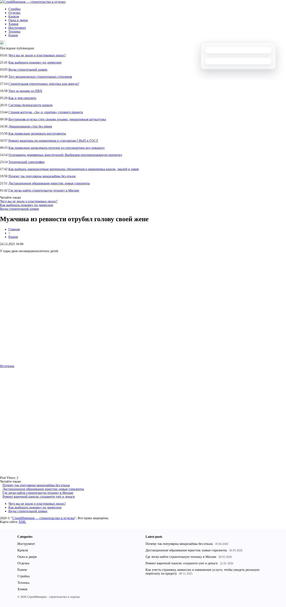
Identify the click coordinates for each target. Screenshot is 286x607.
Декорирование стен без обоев (30, 126)
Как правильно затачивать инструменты (37, 133)
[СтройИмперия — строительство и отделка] (33, 2)
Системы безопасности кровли (30, 105)
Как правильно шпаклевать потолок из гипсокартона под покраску (56, 148)
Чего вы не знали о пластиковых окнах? (37, 55)
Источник (7, 366)
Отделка (14, 12)
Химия (13, 24)
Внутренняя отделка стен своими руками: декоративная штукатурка (57, 119)
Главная (14, 229)
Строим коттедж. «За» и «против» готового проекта (45, 112)
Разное (13, 35)
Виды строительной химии (27, 69)
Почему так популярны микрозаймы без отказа (42, 176)
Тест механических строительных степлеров (40, 76)
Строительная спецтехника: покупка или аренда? (43, 84)
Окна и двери (18, 20)
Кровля (13, 16)
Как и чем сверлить (22, 98)
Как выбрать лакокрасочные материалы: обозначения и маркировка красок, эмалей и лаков (73, 169)
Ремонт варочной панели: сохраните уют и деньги (39, 496)
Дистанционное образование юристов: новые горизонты (49, 183)
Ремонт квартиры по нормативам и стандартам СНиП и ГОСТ (53, 140)
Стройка (14, 9)
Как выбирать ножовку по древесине (35, 62)
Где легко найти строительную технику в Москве (43, 190)
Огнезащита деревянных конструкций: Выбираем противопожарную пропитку (65, 155)
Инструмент (17, 27)
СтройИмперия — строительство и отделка (43, 518)
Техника (14, 31)
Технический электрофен (26, 162)
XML (22, 522)
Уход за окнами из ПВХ (25, 91)
